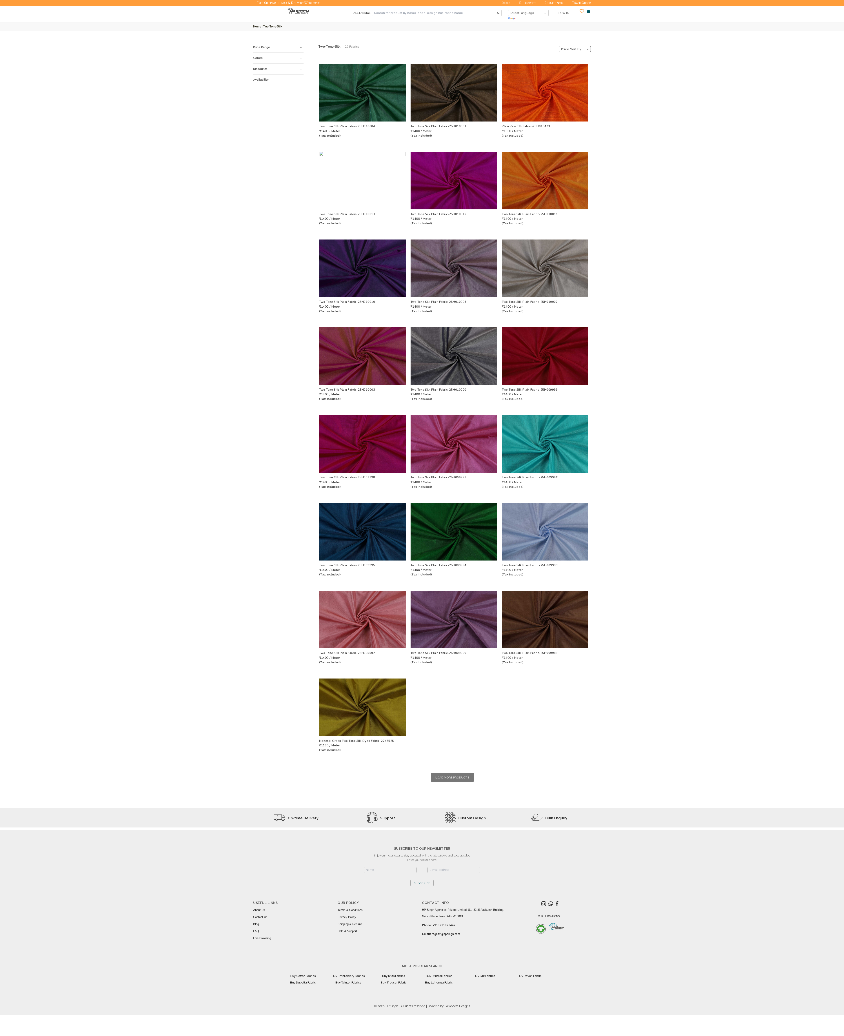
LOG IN (563, 13)
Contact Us (260, 917)
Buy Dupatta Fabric (303, 982)
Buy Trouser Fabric (394, 982)
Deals (506, 3)
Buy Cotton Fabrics (303, 976)
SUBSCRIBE (422, 883)
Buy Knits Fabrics (393, 976)
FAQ (256, 931)
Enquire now (553, 3)
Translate (528, 18)
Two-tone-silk (272, 26)
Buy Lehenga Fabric (439, 982)
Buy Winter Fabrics (348, 982)
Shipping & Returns (350, 924)
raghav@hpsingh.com (446, 934)
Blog (256, 924)
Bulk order (527, 3)
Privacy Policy (347, 917)
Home (257, 26)
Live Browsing (262, 938)
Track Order (581, 3)
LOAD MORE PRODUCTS (452, 777)
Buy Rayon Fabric (530, 976)
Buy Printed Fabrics (439, 976)
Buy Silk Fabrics (484, 976)
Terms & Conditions (350, 910)
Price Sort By (571, 49)
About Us (259, 910)
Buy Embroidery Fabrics (348, 976)
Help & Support (347, 931)
